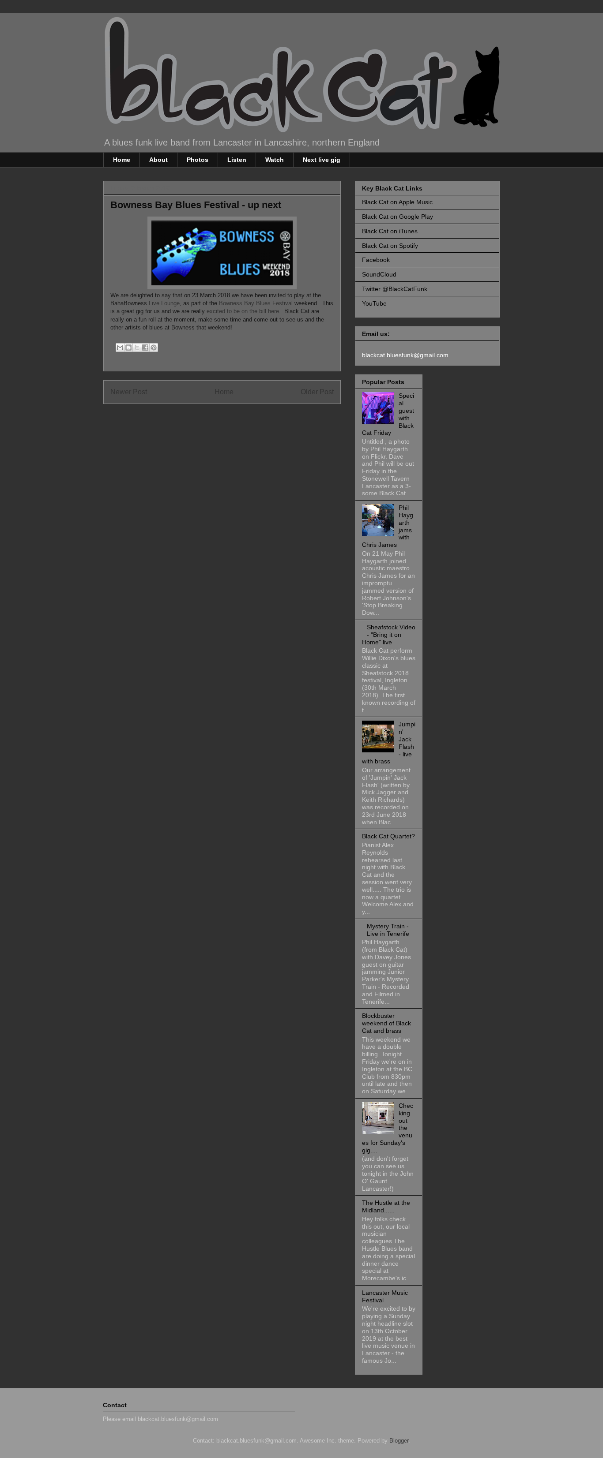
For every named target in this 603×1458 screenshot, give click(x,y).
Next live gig (321, 159)
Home (121, 159)
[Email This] (120, 347)
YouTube (374, 303)
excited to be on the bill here (243, 311)
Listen (236, 159)
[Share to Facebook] (145, 347)
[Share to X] (136, 347)
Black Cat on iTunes (390, 231)
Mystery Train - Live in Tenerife (388, 930)
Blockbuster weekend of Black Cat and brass (386, 1023)
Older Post (317, 392)
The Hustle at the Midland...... (386, 1206)
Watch (274, 159)
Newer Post (128, 392)
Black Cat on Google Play (397, 216)
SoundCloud (379, 274)
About (158, 159)
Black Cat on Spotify (390, 245)
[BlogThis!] (128, 347)
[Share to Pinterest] (153, 347)
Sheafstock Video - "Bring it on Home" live (388, 635)
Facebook (376, 259)
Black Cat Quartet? (388, 836)
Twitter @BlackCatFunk (394, 288)
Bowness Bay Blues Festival (256, 303)
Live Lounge (164, 303)
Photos (197, 159)
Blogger (398, 1440)
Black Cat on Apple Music (397, 202)
